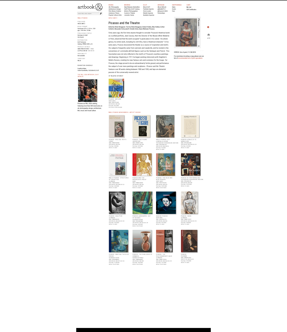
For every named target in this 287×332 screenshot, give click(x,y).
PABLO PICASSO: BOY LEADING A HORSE (163, 140)
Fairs (173, 11)
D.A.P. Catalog (135, 9)
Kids (120, 15)
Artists (126, 11)
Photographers (133, 11)
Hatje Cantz (81, 23)
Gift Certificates (191, 9)
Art (109, 7)
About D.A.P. (146, 7)
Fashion (119, 11)
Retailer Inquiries (148, 13)
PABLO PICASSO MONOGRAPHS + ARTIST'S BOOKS (125, 112)
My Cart (189, 7)
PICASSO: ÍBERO (186, 216)
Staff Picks (127, 9)
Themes (132, 13)
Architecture (112, 9)
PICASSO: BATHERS (115, 99)
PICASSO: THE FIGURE (140, 139)
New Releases (128, 7)
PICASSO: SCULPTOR (115, 216)
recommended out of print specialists (190, 58)
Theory (117, 13)
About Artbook (162, 7)
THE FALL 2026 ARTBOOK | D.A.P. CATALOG (88, 75)
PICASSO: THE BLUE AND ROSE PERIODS (164, 178)
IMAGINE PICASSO (162, 216)
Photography (115, 7)
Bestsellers (136, 7)
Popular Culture (113, 15)
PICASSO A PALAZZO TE (188, 139)
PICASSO (183, 254)
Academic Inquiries (148, 15)
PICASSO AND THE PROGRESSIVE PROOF (139, 178)
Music (114, 11)
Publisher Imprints (148, 9)
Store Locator (147, 11)
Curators (126, 13)
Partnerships (161, 13)
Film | (110, 11)
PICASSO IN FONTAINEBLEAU (190, 178)
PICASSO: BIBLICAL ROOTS (117, 139)
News (173, 7)
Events (174, 9)
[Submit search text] (101, 13)
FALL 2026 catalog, (91, 103)
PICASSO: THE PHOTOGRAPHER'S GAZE (164, 255)
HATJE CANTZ (113, 18)
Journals (126, 15)
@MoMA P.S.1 (162, 9)
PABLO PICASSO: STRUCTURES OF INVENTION (119, 178)
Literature (111, 13)
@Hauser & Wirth (163, 11)
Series (132, 15)
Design (119, 9)
